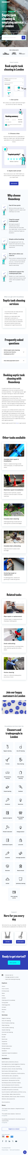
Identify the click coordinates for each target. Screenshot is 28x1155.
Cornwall (4, 1066)
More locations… (6, 1102)
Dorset (14, 1069)
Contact (4, 1007)
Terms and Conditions (15, 1150)
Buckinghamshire (6, 1064)
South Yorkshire (6, 1092)
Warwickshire (16, 1094)
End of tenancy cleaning (8, 1023)
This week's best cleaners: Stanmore (11, 1114)
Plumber (4, 1034)
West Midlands (5, 1096)
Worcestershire (11, 1099)
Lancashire (15, 1076)
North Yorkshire (15, 1085)
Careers (4, 998)
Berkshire (11, 1062)
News (3, 993)
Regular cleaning (6, 1018)
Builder (4, 1037)
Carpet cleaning (6, 1030)
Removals (4, 1055)
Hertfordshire (5, 1076)
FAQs (3, 1012)
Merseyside (12, 1080)
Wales (11, 1094)
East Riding (19, 1069)
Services (5, 1015)
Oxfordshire (14, 1087)
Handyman (4, 1044)
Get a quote (14, 183)
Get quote (13, 963)
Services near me (9, 975)
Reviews (4, 1009)
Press (3, 995)
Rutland (20, 1087)
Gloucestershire (6, 1073)
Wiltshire (4, 1099)
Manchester (5, 1080)
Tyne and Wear (5, 1094)
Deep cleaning (5, 1025)
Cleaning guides (6, 1005)
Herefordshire (21, 1073)
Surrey (24, 1092)
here (17, 423)
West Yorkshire (21, 1096)
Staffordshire (14, 1092)
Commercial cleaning (7, 1032)
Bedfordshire (5, 1062)
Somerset (15, 1089)
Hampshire (14, 1073)
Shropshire (10, 1089)
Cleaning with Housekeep (8, 1000)
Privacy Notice (5, 1150)
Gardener (4, 1050)
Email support (20, 941)
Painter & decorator (7, 1046)
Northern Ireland (16, 1082)
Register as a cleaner (14, 1129)
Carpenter (4, 1041)
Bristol (16, 1062)
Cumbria (18, 1066)
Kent (11, 1076)
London (19, 1078)
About (3, 986)
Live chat (7, 941)
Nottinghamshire (6, 1087)
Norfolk (17, 1080)
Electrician (4, 1039)
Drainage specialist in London (12, 977)
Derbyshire (5, 1069)
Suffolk (20, 1092)
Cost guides (5, 1002)
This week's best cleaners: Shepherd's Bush (13, 1108)
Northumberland (6, 1085)
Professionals (5, 991)
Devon (9, 1069)
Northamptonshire (6, 1082)
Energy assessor (6, 1048)
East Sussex (5, 1071)
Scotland (4, 1089)
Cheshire (22, 1064)
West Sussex (13, 1096)
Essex (15, 1071)
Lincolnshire (13, 1078)
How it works (5, 988)
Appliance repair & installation (9, 1053)
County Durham (11, 1066)
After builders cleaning (8, 1027)
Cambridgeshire (15, 1064)
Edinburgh (11, 1071)
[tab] (14, 352)
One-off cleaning (6, 1020)
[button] (14, 352)
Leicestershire (5, 1078)
